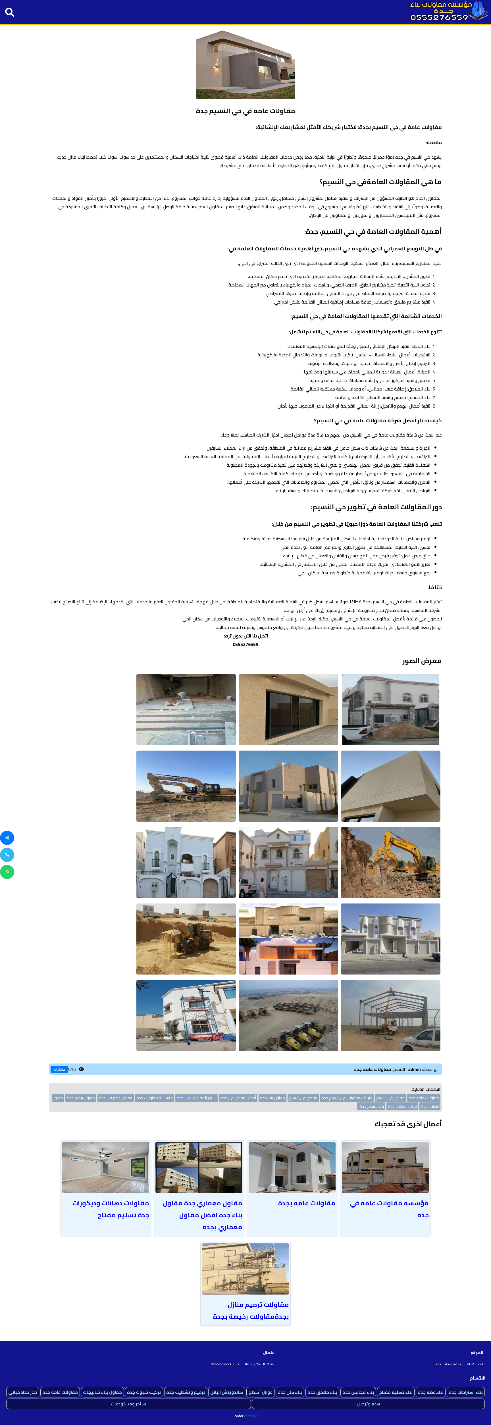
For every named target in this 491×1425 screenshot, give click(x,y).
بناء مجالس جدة (358, 1392)
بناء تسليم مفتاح (396, 1392)
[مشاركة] (7, 838)
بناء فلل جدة (290, 1392)
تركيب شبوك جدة (144, 1392)
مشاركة (59, 1069)
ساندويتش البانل (226, 1392)
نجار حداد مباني (22, 1392)
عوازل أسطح (260, 1392)
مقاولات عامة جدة (60, 1392)
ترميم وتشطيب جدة (185, 1392)
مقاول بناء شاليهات (102, 1392)
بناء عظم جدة (431, 1392)
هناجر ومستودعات (128, 1404)
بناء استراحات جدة (466, 1392)
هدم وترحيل (368, 1404)
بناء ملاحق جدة (322, 1392)
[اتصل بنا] (7, 855)
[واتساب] (7, 872)
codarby (250, 1415)
